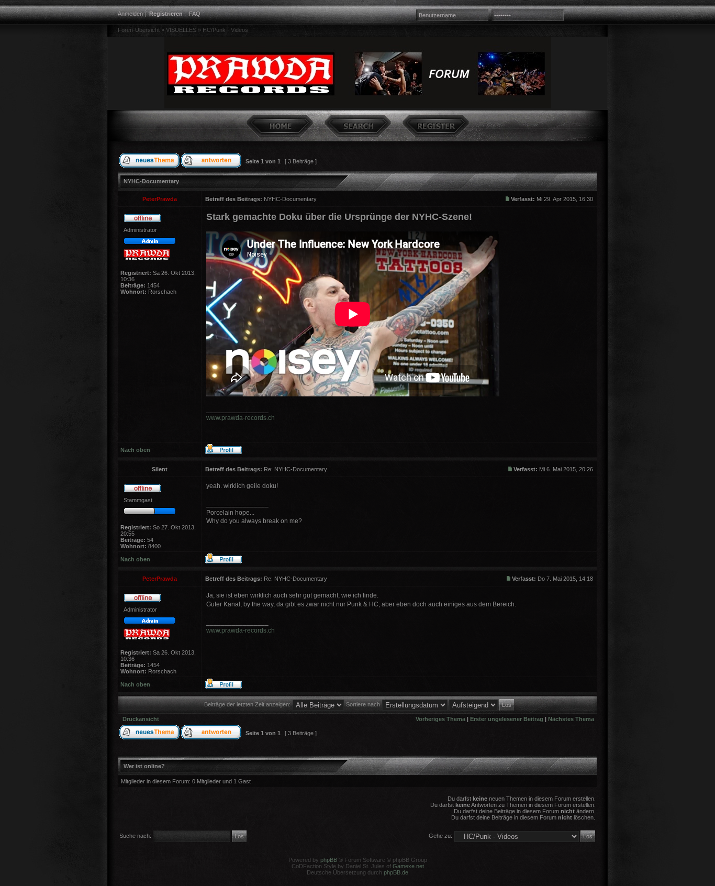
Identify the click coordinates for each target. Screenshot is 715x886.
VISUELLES (181, 30)
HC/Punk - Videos (225, 30)
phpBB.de (396, 872)
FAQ (194, 13)
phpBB (328, 860)
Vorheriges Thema (440, 719)
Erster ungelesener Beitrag (506, 719)
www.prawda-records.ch (240, 418)
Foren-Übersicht (139, 30)
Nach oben (135, 450)
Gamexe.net (408, 866)
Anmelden (130, 13)
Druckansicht (140, 719)
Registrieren (166, 13)
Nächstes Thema (571, 719)
